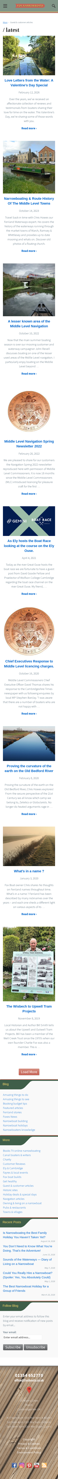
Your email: (9, 1332)
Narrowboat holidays (15, 1125)
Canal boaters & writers (17, 1155)
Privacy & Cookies (29, 1443)
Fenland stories (12, 1112)
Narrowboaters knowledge (19, 1130)
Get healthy (10, 1181)
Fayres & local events (15, 1172)
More (5, 22)
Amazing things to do (15, 1095)
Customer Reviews (14, 1164)
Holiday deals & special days (20, 1194)
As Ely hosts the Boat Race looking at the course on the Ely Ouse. (29, 546)
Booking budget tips (15, 1103)
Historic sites (10, 1190)
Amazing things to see (16, 1099)
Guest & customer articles (18, 1185)
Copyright (29, 1439)
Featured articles (13, 1108)
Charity (7, 1159)
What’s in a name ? (29, 871)
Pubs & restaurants (14, 1207)
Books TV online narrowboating (21, 1150)
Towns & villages (12, 1212)
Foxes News (10, 1116)
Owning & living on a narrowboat (22, 1203)
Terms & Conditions (29, 1448)
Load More (29, 1071)
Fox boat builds (12, 1177)
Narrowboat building (15, 1121)
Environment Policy (29, 1452)
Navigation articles (13, 1199)
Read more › (29, 128)
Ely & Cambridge (13, 1168)
